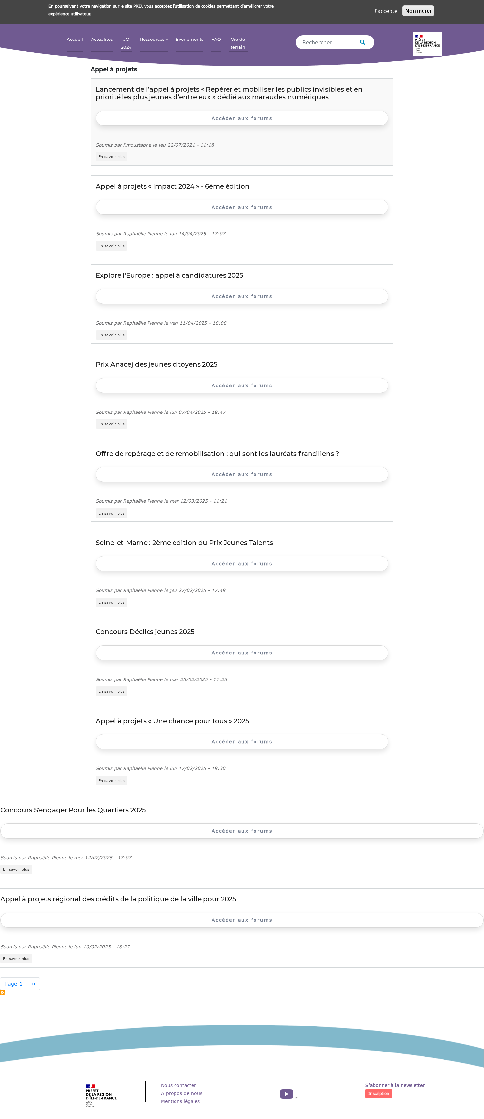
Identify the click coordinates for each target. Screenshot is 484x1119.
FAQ (216, 39)
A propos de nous (181, 1093)
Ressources (152, 39)
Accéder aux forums (242, 118)
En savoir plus (112, 156)
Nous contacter (178, 1085)
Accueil (75, 39)
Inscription (378, 1093)
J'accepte (386, 11)
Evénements (189, 39)
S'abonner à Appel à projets (2, 992)
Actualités (102, 39)
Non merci (418, 10)
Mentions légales (180, 1101)
